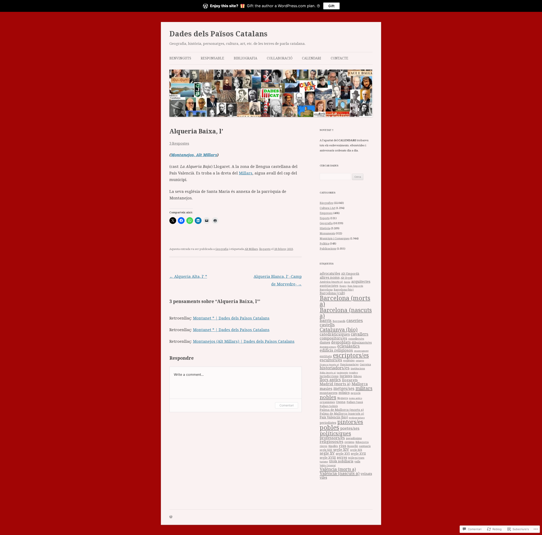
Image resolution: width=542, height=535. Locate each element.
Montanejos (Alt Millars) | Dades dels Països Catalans (244, 341)
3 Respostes (179, 143)
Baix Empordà (355, 285)
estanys (360, 360)
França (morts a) (329, 364)
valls (357, 461)
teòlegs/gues (356, 458)
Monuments (327, 233)
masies (326, 388)
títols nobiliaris (341, 461)
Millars (245, 173)
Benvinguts (180, 58)
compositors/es (333, 338)
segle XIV (341, 449)
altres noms (330, 277)
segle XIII (326, 450)
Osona (341, 402)
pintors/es (350, 421)
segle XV (327, 453)
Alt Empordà (350, 274)
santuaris (365, 446)
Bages (342, 285)
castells (327, 325)
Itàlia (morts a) (328, 372)
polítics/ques (335, 433)
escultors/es (331, 359)
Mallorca (359, 383)
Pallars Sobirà (329, 406)
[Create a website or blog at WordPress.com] (170, 517)
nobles (328, 397)
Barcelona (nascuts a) (346, 313)
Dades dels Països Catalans (218, 33)
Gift (331, 6)
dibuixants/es (362, 342)
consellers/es (356, 338)
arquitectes (360, 281)
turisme (324, 461)
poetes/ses (349, 428)
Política (324, 243)
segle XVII (358, 453)
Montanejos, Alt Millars (194, 154)
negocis (356, 393)
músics (344, 392)
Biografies (326, 203)
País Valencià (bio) (334, 417)
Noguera (342, 398)
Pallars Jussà (355, 402)
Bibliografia (245, 58)
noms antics (355, 398)
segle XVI (343, 453)
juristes (346, 375)
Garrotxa (365, 364)
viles (323, 477)
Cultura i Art (327, 208)
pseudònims (354, 438)
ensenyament (361, 350)
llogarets (265, 249)
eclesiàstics (348, 346)
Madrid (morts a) (335, 383)
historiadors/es (335, 368)
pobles (329, 427)
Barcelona (326, 289)
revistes (349, 442)
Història (325, 228)
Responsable (212, 58)
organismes (327, 402)
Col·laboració (279, 58)
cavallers (359, 334)
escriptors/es (351, 355)
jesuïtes (353, 372)
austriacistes (329, 286)
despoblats (341, 342)
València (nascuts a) (339, 473)
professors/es (332, 437)
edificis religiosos (336, 350)
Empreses (326, 213)
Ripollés (333, 446)
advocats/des (330, 273)
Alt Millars (251, 249)
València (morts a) (338, 469)
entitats (326, 356)
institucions (358, 368)
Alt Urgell (346, 278)
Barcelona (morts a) (345, 301)
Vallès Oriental (328, 465)
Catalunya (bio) (339, 329)
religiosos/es (331, 441)
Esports (325, 218)
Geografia (221, 249)
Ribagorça (362, 442)
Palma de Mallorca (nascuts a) (342, 414)
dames (325, 342)
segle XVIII (328, 457)
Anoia (347, 281)
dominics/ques (328, 346)
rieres (323, 446)
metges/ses (343, 388)
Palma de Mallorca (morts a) (342, 409)
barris (326, 320)
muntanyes (328, 393)
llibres (357, 376)
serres (342, 457)
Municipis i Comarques (335, 238)
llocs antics (330, 380)
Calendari (311, 58)
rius (342, 445)
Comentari (286, 405)
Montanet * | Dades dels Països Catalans (231, 318)
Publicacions (328, 248)
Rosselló (352, 446)
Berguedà (339, 321)
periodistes (328, 423)
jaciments (342, 372)
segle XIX (356, 450)
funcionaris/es (349, 364)
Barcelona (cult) (332, 293)
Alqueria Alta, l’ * (188, 276)
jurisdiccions (329, 376)
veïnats (366, 473)
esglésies (349, 360)
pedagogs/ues (357, 417)
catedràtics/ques (335, 334)
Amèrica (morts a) (331, 282)
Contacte (339, 58)
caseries (354, 320)
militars (363, 388)
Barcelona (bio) (344, 289)
